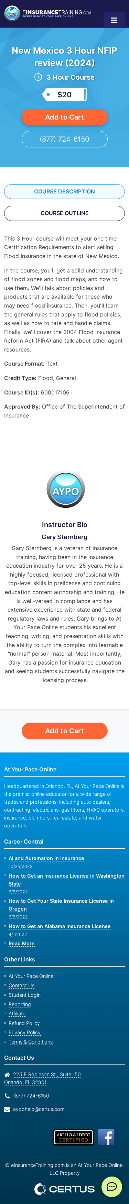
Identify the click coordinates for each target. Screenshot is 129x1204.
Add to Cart (64, 117)
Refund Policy (23, 1015)
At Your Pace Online (30, 968)
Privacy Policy (22, 1024)
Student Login (24, 987)
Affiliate (16, 1005)
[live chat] (111, 1187)
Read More (21, 935)
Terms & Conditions (30, 1033)
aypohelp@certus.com (37, 1101)
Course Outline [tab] (64, 213)
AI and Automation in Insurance (46, 850)
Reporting (19, 996)
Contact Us (21, 977)
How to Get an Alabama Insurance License (58, 918)
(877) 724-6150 (64, 139)
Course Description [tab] (64, 191)
